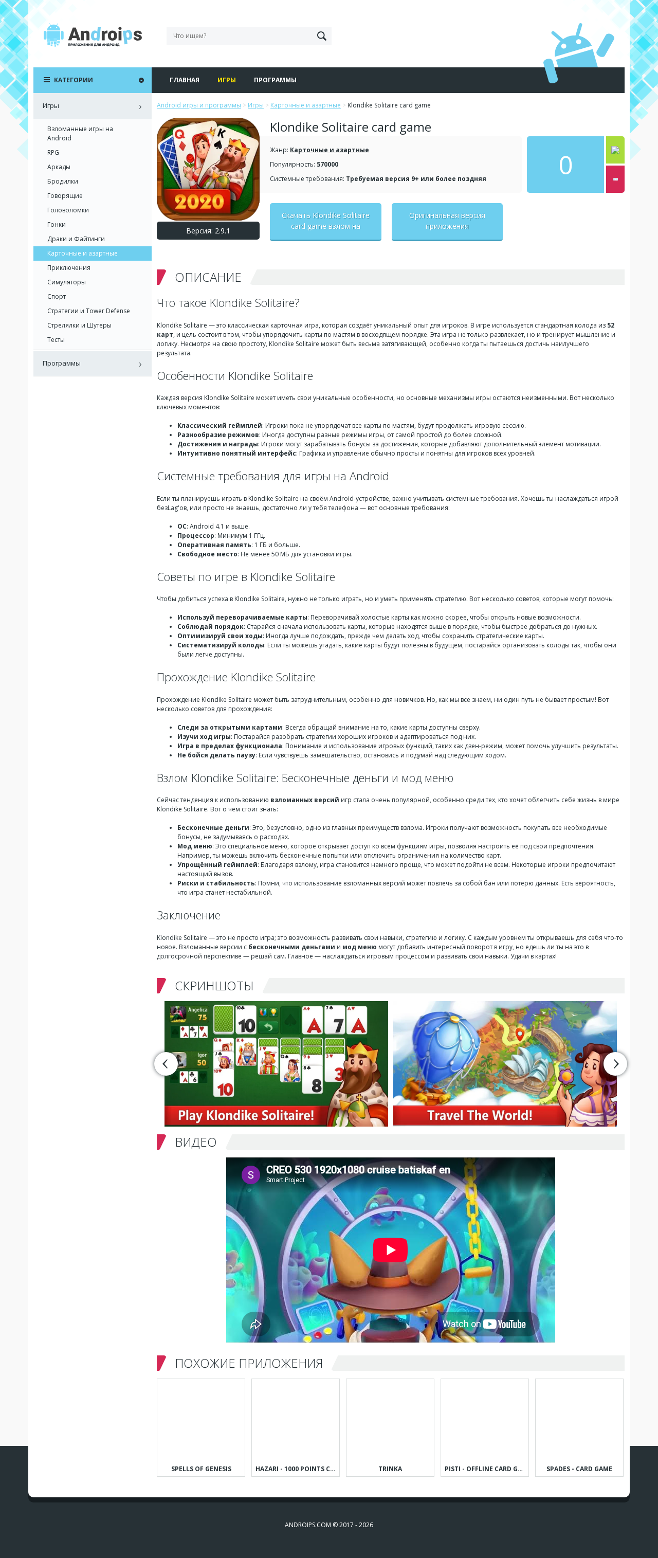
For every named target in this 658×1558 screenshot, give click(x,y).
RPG (53, 152)
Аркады (58, 166)
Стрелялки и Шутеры (79, 325)
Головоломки (68, 210)
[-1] (615, 179)
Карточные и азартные (329, 150)
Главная (184, 80)
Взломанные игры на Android (80, 133)
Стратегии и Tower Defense (88, 310)
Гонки (56, 224)
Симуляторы (66, 282)
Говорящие (65, 195)
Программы (275, 80)
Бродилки (62, 181)
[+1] (615, 150)
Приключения (68, 267)
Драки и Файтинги (76, 238)
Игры (226, 80)
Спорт (56, 296)
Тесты (56, 339)
